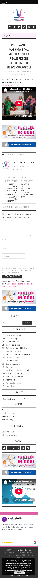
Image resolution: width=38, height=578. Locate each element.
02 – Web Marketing (9, 338)
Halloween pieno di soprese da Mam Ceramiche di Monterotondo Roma (27, 190)
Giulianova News (8, 432)
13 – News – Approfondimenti (13, 377)
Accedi (4, 410)
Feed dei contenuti (8, 413)
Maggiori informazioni (26, 570)
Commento (7, 220)
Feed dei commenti (9, 416)
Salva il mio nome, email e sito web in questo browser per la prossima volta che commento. (18, 270)
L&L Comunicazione (24, 550)
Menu (7, 35)
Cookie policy (15, 575)
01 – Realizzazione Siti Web (12, 335)
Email (5, 248)
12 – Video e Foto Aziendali (12, 373)
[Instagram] (33, 27)
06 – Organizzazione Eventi (11, 351)
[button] (3, 2)
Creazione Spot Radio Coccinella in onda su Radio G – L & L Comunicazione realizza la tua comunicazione (11, 192)
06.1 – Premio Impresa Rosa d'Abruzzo (16, 354)
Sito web (5, 257)
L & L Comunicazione (9, 435)
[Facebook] (14, 27)
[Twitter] (10, 27)
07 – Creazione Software (11, 357)
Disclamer (25, 575)
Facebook (17, 169)
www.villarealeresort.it (10, 85)
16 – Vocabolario (8, 386)
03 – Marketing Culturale (11, 342)
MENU (7, 3)
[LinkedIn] (19, 27)
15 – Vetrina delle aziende (11, 383)
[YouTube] (29, 27)
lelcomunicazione (25, 72)
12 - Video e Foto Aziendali (15, 155)
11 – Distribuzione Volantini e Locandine (16, 370)
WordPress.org (7, 419)
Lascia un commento (19, 74)
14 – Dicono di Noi (8, 380)
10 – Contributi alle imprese (12, 367)
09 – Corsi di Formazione (11, 364)
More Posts (18, 167)
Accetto (19, 573)
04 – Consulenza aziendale (11, 345)
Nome (5, 239)
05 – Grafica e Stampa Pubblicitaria (14, 348)
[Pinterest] (24, 27)
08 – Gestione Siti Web (10, 361)
